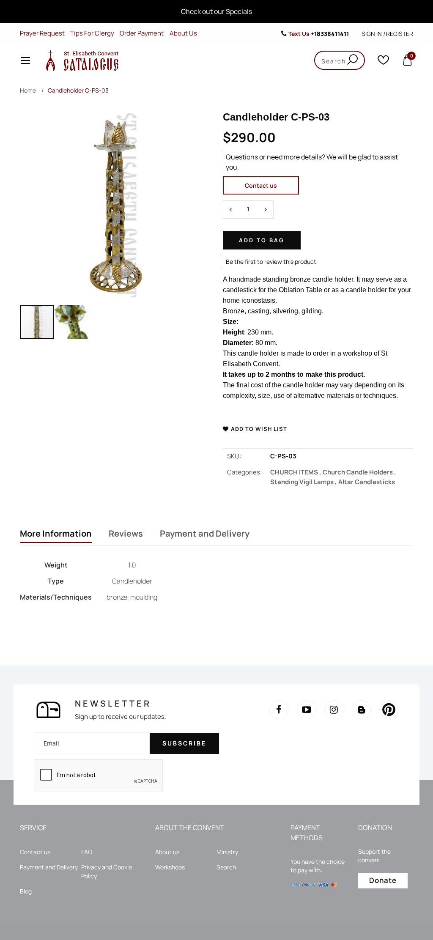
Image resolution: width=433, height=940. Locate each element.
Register (399, 34)
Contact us (261, 185)
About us (167, 852)
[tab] (56, 534)
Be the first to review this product (271, 262)
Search (226, 867)
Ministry (227, 852)
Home (28, 90)
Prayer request (42, 33)
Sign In (372, 34)
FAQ (86, 852)
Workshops (170, 867)
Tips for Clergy (92, 33)
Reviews (126, 533)
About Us (183, 33)
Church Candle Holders (359, 472)
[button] (71, 322)
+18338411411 (330, 34)
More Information (56, 533)
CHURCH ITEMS (296, 472)
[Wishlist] (383, 62)
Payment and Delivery (204, 533)
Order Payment (142, 33)
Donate (383, 880)
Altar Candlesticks (366, 481)
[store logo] (80, 60)
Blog (26, 891)
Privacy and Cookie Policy (106, 871)
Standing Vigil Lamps (304, 481)
